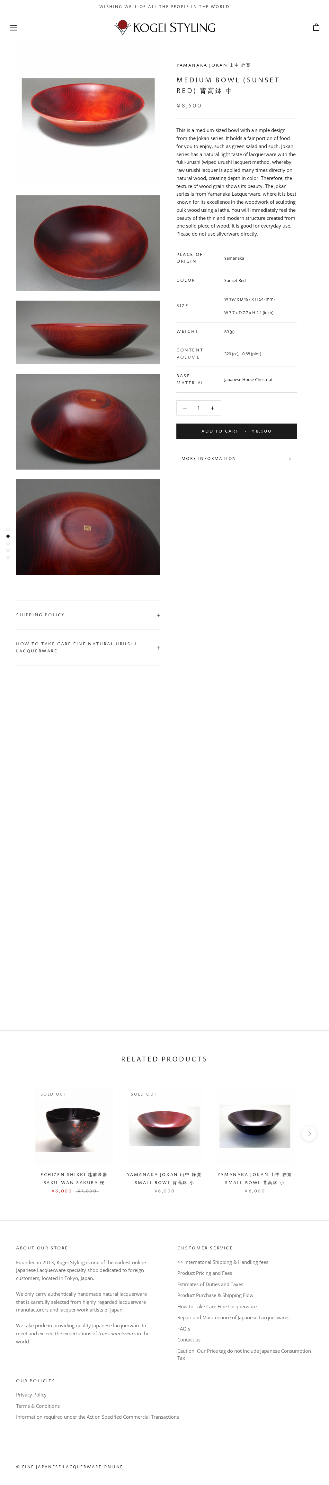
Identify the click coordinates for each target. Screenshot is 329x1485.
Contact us (188, 1339)
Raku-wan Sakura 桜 (74, 1183)
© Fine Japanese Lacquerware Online (69, 1467)
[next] (309, 1133)
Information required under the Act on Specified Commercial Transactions (97, 1417)
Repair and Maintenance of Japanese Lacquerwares (233, 1317)
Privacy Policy (31, 1394)
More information (209, 459)
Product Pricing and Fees (204, 1273)
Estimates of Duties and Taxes (210, 1284)
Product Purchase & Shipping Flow (215, 1295)
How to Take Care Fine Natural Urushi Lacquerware (76, 647)
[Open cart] (316, 27)
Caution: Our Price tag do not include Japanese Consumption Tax (244, 1354)
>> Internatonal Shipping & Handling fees (222, 1262)
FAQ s (183, 1328)
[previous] (20, 1133)
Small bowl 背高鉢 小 (165, 1183)
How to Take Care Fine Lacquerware (217, 1306)
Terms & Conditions (38, 1406)
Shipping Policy (40, 615)
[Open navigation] (13, 27)
